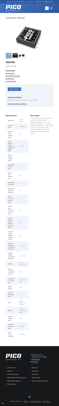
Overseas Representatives (40, 381)
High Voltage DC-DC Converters (16, 378)
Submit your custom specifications (17, 104)
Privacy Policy (46, 401)
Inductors (10, 371)
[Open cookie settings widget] (2, 403)
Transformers (11, 368)
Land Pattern (11, 81)
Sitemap (26, 401)
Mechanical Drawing (13, 76)
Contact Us (50, 2)
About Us (9, 2)
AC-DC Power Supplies (14, 381)
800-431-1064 (40, 2)
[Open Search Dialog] (47, 8)
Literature (15, 2)
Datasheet (10, 73)
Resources (22, 2)
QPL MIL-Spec (11, 384)
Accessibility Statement (35, 401)
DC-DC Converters (12, 374)
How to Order (29, 2)
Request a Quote (13, 89)
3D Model (10, 79)
